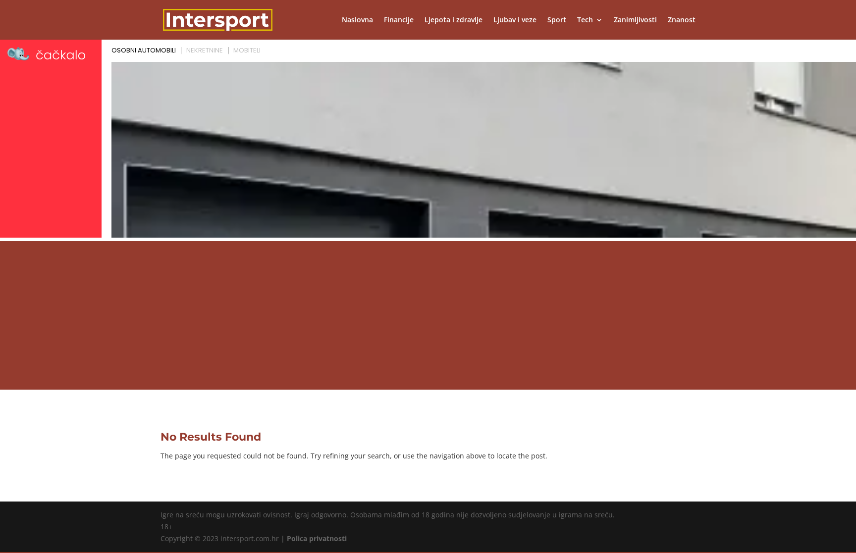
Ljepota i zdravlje (453, 20)
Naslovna (357, 20)
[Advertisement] (428, 315)
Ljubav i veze (514, 20)
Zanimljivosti (635, 20)
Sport (556, 20)
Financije (399, 20)
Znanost (682, 20)
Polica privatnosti (317, 538)
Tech (585, 20)
